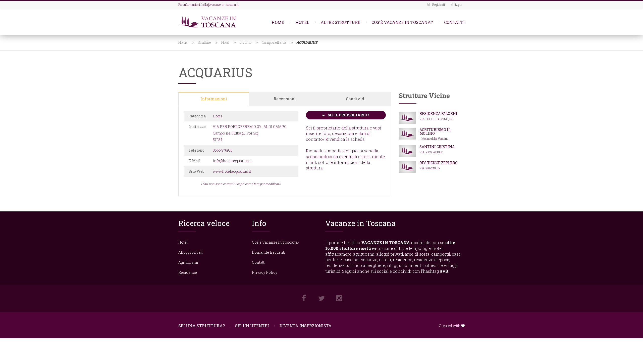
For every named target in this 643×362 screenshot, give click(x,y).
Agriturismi (188, 262)
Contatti (454, 22)
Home (278, 22)
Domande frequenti (268, 252)
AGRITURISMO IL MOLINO (435, 131)
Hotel (302, 22)
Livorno (245, 42)
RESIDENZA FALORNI (438, 113)
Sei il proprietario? (348, 115)
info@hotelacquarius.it (232, 160)
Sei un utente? (252, 325)
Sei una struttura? (201, 325)
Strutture (204, 42)
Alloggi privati (190, 252)
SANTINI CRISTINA (437, 146)
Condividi (356, 98)
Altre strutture (340, 22)
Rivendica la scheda (345, 139)
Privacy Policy (264, 272)
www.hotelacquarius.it (232, 171)
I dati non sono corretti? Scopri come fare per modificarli (241, 184)
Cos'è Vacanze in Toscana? (402, 22)
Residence (187, 272)
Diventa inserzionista (306, 325)
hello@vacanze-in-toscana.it (219, 5)
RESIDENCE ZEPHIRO (438, 162)
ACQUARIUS (306, 42)
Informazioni (213, 98)
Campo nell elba (274, 42)
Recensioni (285, 98)
